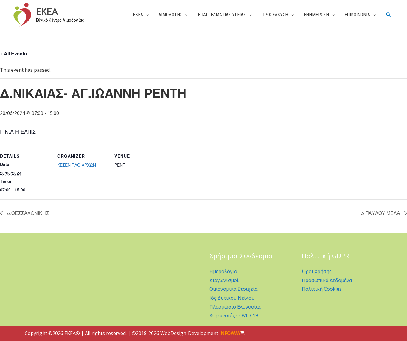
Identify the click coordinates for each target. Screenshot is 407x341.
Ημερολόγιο (223, 271)
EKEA (47, 11)
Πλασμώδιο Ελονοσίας (235, 307)
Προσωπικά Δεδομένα (327, 280)
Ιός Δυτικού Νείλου (231, 298)
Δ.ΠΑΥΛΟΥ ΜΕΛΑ (381, 212)
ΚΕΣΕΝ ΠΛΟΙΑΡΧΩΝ (76, 165)
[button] (389, 15)
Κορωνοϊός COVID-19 (233, 315)
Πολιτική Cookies (322, 289)
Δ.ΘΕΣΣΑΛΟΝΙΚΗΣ (27, 212)
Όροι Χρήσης (317, 271)
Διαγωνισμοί (224, 280)
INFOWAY (230, 333)
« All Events (13, 53)
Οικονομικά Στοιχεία (233, 289)
